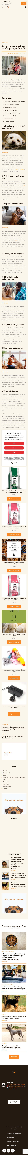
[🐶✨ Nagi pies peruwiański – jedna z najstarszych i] (7, 1109)
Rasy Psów (6, 784)
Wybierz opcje (14, 678)
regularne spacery (19, 169)
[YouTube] (8, 1151)
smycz (17, 240)
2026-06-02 (13, 888)
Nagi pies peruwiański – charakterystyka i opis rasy (11, 1047)
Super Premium (7, 786)
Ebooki (4, 775)
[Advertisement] (14, 24)
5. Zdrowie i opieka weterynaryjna (12, 113)
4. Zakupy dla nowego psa (10, 110)
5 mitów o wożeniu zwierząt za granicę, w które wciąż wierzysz (13, 988)
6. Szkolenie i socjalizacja (9, 116)
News (3, 951)
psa (24, 185)
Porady (12, 951)
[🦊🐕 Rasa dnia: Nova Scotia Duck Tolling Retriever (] (7, 1117)
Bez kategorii (6, 773)
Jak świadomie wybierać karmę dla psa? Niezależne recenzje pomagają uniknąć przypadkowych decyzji (13, 956)
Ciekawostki (4, 984)
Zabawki (5, 788)
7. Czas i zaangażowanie (9, 119)
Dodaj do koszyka (14, 570)
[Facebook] (4, 1151)
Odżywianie (7, 951)
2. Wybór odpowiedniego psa (11, 104)
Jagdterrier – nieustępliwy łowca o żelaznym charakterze (14, 1017)
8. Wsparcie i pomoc (8, 121)
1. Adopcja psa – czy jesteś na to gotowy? (14, 101)
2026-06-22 (13, 870)
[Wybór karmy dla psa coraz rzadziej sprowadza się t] (7, 1093)
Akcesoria (5, 771)
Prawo (12, 984)
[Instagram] (13, 1151)
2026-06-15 (13, 879)
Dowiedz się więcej (14, 498)
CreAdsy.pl (14, 1129)
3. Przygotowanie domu (9, 107)
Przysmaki (5, 782)
